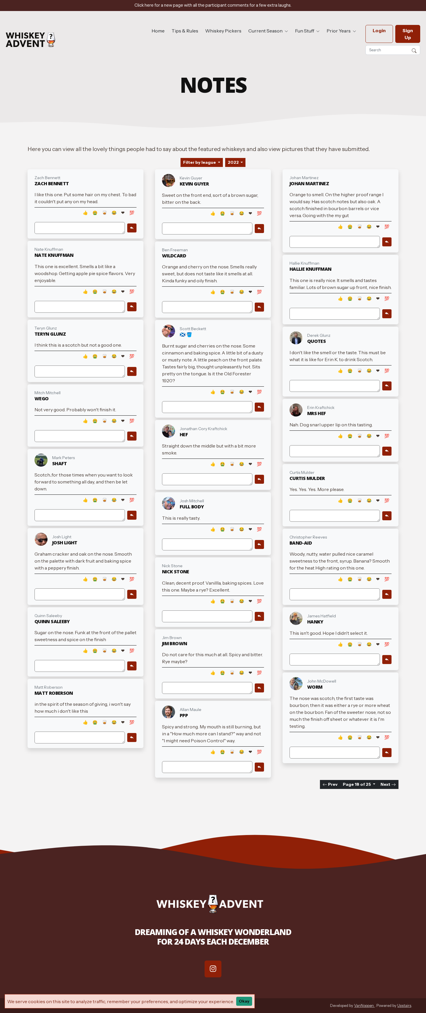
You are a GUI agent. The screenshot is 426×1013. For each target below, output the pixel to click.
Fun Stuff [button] (305, 31)
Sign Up (408, 34)
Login (379, 30)
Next (386, 784)
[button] (414, 50)
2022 (234, 162)
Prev (332, 784)
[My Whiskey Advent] (30, 39)
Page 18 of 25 (357, 784)
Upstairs (404, 1005)
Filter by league (200, 162)
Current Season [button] (265, 31)
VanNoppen (364, 1005)
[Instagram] (213, 969)
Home (158, 31)
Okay (244, 1001)
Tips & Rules (185, 31)
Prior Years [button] (339, 31)
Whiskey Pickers (223, 31)
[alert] (213, 5)
